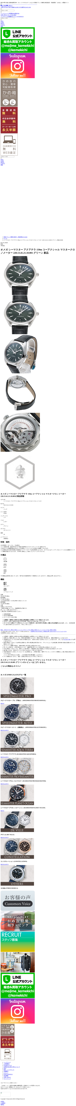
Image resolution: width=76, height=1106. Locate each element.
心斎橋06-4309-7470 (16, 7)
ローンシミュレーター (61, 631)
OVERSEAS (20, 16)
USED (2, 22)
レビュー (14, 16)
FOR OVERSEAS (8, 1074)
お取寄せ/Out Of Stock (36, 631)
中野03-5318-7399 (5, 7)
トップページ (4, 13)
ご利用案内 (11, 13)
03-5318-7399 (67, 639)
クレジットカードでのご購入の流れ (46, 629)
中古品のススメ (8, 1065)
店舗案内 (10, 16)
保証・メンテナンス (9, 1069)
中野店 (2, 1101)
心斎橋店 (3, 1103)
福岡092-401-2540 (26, 7)
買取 (2, 26)
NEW (2, 21)
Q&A (12, 15)
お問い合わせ (7, 1077)
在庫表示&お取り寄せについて (12, 1067)
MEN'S (2, 23)
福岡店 (2, 1104)
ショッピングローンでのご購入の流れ (27, 629)
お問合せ (10, 5)
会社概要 (4, 5)
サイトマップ (7, 1078)
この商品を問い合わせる (48, 631)
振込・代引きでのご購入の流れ (9, 629)
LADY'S (3, 25)
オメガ (5, 238)
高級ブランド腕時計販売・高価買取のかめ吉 (15, 237)
